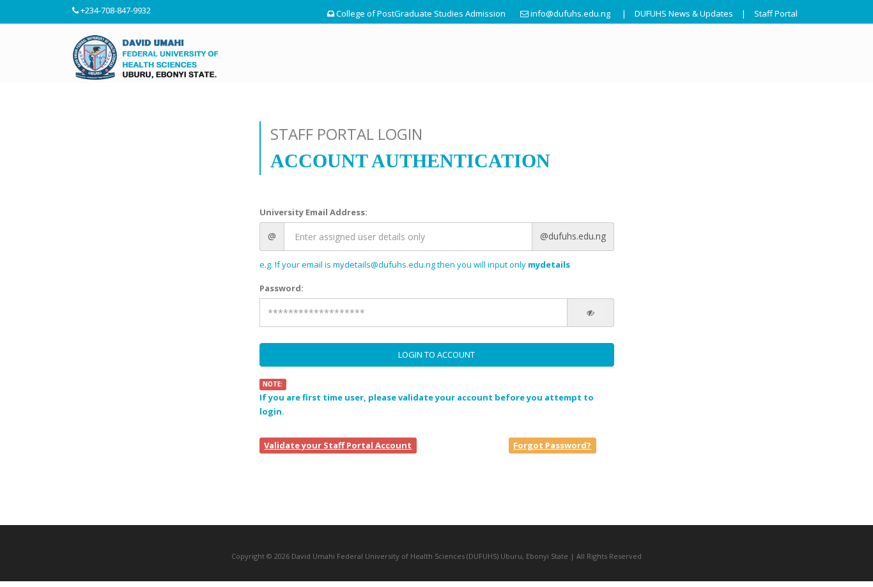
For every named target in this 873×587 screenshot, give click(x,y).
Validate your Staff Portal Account (338, 445)
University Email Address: (313, 212)
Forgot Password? (552, 445)
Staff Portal (776, 13)
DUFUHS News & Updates (684, 13)
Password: (281, 288)
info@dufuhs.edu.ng (570, 13)
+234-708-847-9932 (116, 10)
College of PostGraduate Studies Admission (421, 13)
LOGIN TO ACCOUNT (436, 354)
